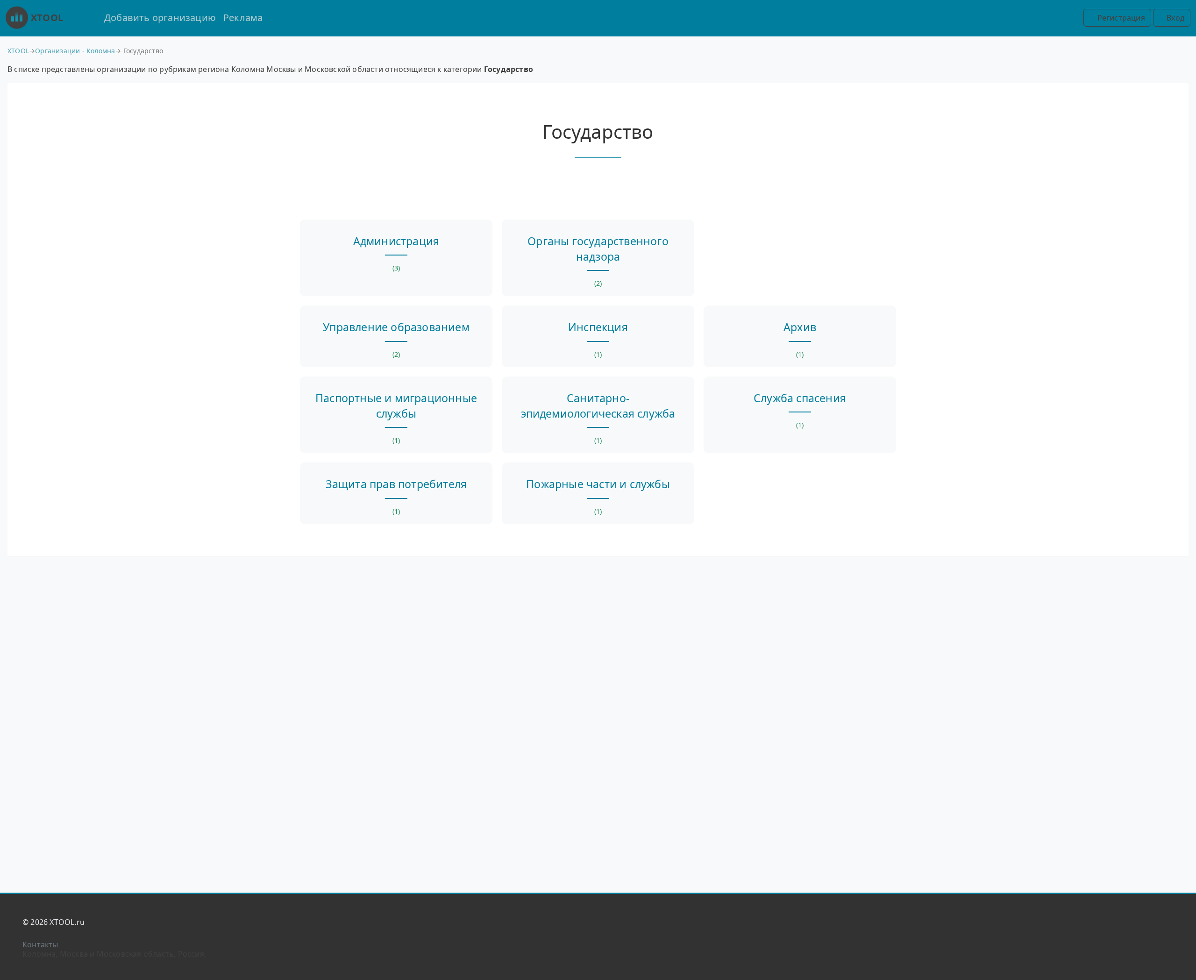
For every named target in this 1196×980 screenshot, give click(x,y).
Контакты (40, 944)
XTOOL (47, 17)
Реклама (243, 17)
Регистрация (1120, 18)
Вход (1174, 18)
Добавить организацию (160, 17)
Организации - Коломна (75, 50)
